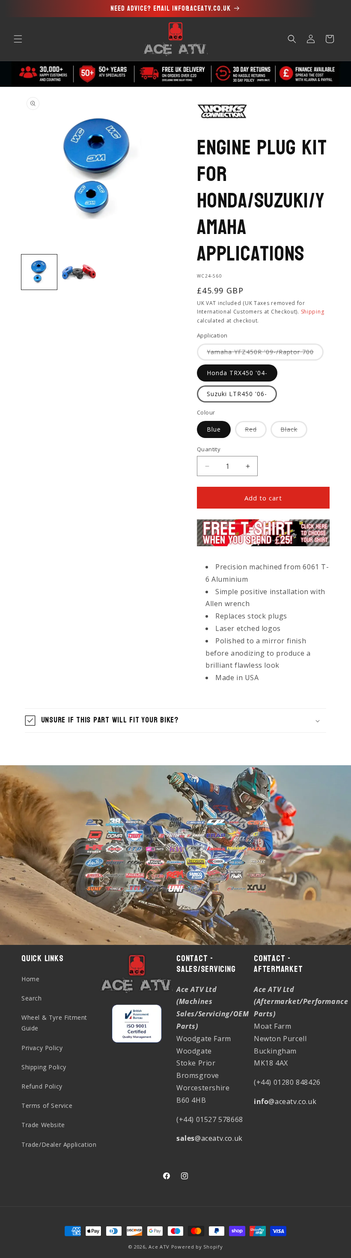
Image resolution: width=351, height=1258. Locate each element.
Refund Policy (41, 1086)
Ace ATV (159, 1246)
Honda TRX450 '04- (237, 373)
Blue (214, 429)
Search (31, 998)
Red (256, 431)
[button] (18, 39)
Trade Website (43, 1125)
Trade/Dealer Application (58, 1144)
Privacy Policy (41, 1048)
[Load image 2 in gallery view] (79, 272)
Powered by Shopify (197, 1246)
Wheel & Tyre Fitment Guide (54, 1022)
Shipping (312, 311)
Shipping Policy (43, 1067)
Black (293, 431)
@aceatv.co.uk (209, 1138)
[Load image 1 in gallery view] (39, 272)
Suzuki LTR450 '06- (237, 394)
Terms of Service (47, 1105)
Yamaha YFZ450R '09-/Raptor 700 (265, 354)
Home (30, 979)
